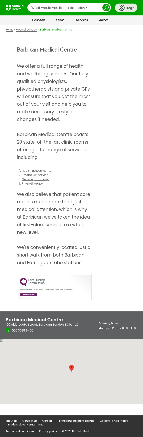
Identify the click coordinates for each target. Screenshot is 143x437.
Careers (47, 421)
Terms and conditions (20, 431)
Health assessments (36, 171)
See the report (29, 294)
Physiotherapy (32, 183)
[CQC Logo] (32, 284)
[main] (71, 220)
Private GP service (35, 175)
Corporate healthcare (114, 421)
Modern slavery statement (25, 424)
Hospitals (38, 20)
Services (82, 20)
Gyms (60, 20)
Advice (104, 20)
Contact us (29, 421)
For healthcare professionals (76, 421)
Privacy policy (48, 431)
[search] (69, 7)
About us (11, 421)
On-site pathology (35, 179)
